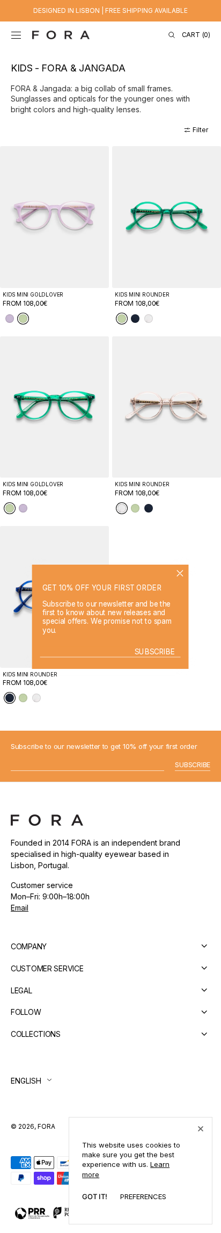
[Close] (200, 1128)
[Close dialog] (180, 573)
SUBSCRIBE (155, 651)
